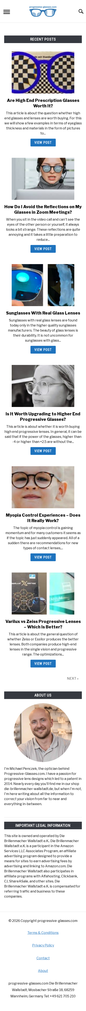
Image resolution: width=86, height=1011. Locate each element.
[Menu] (6, 12)
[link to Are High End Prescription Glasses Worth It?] (43, 72)
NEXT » (72, 679)
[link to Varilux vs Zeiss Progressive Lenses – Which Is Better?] (43, 594)
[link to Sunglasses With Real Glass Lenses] (43, 285)
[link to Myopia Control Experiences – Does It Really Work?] (43, 487)
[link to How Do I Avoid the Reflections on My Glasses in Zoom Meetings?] (43, 179)
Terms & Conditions (43, 933)
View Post (43, 143)
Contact (43, 958)
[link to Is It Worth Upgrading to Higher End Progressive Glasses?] (43, 386)
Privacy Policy (43, 945)
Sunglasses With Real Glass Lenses (43, 313)
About (43, 971)
